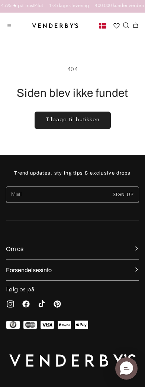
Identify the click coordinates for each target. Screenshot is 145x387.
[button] (9, 25)
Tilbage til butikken (73, 120)
